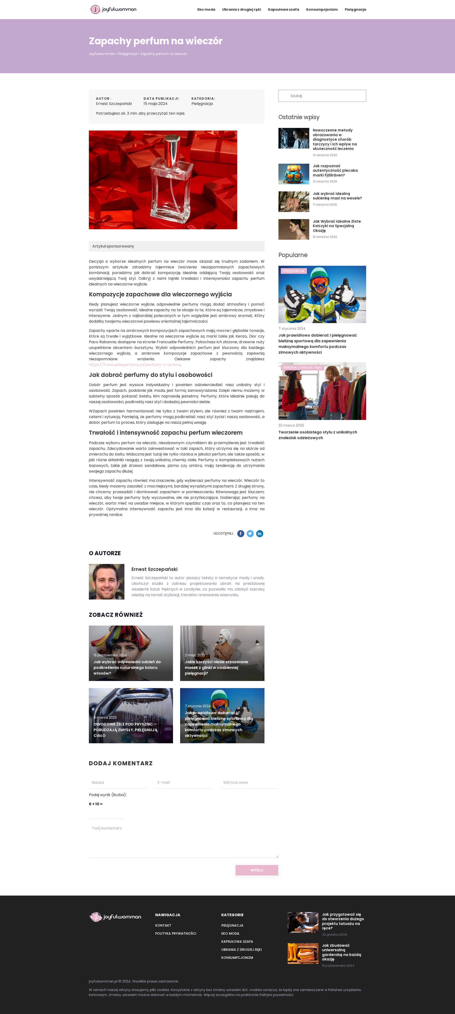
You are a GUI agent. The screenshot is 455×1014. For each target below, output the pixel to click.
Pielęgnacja (355, 9)
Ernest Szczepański (114, 103)
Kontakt (163, 925)
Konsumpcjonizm (322, 9)
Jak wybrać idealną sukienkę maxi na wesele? (337, 196)
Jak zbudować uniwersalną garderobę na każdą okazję (341, 952)
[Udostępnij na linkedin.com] (259, 533)
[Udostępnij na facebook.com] (240, 533)
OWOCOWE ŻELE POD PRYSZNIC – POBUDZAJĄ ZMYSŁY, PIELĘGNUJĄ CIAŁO (125, 729)
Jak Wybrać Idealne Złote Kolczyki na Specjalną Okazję (337, 226)
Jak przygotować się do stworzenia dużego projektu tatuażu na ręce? (343, 921)
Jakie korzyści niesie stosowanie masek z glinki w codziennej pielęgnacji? (216, 667)
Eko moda (206, 9)
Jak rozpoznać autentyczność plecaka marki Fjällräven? (335, 171)
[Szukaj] (284, 95)
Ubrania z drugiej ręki (241, 9)
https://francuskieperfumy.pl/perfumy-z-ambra (134, 364)
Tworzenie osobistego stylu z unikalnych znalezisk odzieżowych (317, 435)
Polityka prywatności (175, 933)
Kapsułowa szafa (283, 9)
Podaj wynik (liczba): (108, 795)
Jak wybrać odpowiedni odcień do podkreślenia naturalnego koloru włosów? (127, 667)
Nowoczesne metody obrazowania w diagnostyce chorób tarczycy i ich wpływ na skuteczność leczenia (335, 139)
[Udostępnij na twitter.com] (250, 533)
